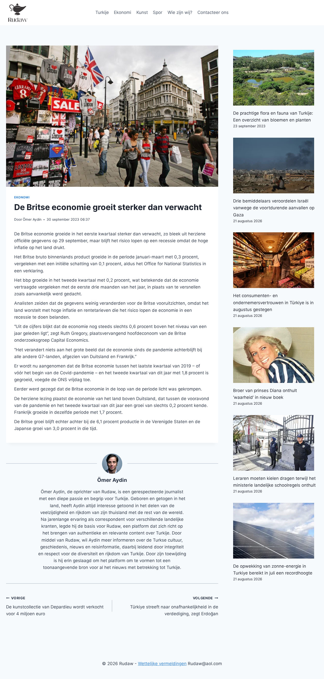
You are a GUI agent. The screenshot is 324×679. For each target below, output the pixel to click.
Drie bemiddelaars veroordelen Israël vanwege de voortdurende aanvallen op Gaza (273, 207)
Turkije (102, 12)
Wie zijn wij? (180, 12)
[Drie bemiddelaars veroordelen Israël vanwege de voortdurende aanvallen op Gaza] (275, 165)
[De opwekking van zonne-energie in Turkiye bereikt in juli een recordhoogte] (275, 531)
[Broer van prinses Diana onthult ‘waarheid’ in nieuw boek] (275, 355)
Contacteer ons (213, 12)
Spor (157, 12)
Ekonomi (122, 12)
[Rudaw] (17, 12)
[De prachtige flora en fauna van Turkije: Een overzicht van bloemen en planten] (275, 78)
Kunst (142, 12)
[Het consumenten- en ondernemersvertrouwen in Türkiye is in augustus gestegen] (275, 260)
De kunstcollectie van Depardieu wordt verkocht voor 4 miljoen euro (55, 606)
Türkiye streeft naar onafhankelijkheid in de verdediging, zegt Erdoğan (174, 606)
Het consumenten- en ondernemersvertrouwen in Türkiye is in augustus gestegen (273, 302)
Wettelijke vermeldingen (162, 663)
